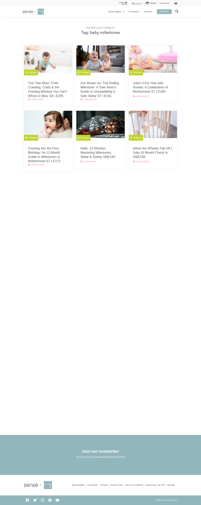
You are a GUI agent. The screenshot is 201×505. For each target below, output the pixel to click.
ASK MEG (164, 12)
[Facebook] (27, 500)
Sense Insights (114, 12)
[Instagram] (42, 500)
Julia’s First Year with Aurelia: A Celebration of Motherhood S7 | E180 (150, 87)
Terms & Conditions (134, 485)
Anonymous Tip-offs (155, 485)
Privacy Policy (116, 485)
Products (148, 12)
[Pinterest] (49, 500)
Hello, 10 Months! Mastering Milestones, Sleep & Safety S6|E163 (97, 152)
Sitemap (171, 485)
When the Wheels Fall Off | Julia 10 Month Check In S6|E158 (152, 152)
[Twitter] (34, 500)
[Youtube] (57, 500)
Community (133, 12)
